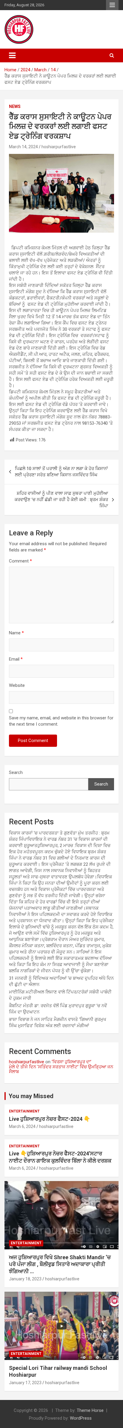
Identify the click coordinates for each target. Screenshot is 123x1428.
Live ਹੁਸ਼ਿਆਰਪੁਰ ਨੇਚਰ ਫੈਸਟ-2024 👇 (49, 1119)
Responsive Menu (112, 5)
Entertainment (24, 1111)
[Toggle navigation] (12, 55)
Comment (20, 561)
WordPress (81, 1418)
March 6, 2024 (22, 1126)
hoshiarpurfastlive (58, 146)
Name (16, 633)
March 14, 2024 (23, 146)
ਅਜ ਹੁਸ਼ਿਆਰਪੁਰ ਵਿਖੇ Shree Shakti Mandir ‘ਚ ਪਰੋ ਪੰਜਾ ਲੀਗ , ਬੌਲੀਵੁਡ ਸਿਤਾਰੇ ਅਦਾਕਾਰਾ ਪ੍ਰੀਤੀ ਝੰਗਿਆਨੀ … (60, 1264)
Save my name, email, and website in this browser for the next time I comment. (61, 721)
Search (16, 772)
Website (17, 685)
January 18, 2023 (25, 1278)
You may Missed (31, 1096)
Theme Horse (90, 1410)
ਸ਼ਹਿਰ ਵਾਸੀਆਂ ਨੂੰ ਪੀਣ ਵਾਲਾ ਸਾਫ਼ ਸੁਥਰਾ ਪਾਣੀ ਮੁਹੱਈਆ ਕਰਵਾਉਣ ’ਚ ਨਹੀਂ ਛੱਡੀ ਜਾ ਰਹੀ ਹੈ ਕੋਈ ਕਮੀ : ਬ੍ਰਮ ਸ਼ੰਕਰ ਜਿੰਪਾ (61, 500)
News (15, 106)
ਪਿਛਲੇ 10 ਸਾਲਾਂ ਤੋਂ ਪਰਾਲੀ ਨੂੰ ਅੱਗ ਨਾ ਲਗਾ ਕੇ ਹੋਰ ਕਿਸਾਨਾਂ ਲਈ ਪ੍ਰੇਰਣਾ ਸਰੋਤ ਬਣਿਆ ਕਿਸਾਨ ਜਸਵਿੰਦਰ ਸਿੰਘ (61, 471)
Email (16, 659)
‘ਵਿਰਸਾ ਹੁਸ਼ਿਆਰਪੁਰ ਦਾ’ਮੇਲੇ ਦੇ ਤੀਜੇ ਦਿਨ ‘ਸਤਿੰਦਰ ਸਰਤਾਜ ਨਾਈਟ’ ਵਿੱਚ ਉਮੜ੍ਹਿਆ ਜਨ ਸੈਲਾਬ (61, 1066)
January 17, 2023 (25, 1382)
